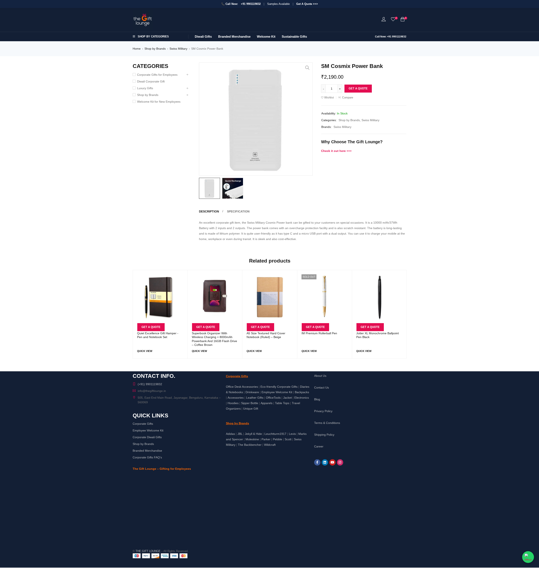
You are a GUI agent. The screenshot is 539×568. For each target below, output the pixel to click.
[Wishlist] (393, 20)
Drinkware (252, 392)
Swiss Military (178, 48)
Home (137, 48)
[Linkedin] (325, 462)
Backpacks (302, 392)
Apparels (266, 403)
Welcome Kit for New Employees (158, 101)
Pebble (277, 439)
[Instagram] (340, 462)
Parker (265, 439)
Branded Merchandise (147, 450)
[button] (307, 68)
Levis (292, 433)
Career (318, 446)
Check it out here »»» (336, 151)
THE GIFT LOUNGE (148, 551)
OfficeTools (273, 397)
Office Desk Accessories (242, 386)
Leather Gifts (254, 397)
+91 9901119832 (251, 3)
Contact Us (321, 387)
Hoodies (233, 403)
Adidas (230, 433)
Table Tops (282, 403)
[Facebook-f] (317, 462)
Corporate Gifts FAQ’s (147, 457)
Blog (317, 399)
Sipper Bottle (249, 403)
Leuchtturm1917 (275, 433)
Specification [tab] (238, 211)
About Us (320, 375)
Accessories (236, 397)
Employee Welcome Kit (148, 430)
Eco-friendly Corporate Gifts (279, 386)
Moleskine (252, 439)
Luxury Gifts (145, 88)
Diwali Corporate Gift (151, 81)
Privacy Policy (323, 411)
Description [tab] (209, 211)
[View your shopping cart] (402, 20)
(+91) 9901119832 (150, 384)
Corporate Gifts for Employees (157, 74)
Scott (288, 439)
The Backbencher (249, 444)
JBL (239, 433)
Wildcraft (270, 444)
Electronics (301, 397)
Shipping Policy (324, 434)
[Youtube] (332, 462)
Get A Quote (358, 88)
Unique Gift (250, 408)
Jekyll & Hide (253, 433)
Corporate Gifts (143, 423)
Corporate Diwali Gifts (147, 437)
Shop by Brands (155, 48)
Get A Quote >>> (307, 3)
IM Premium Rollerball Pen (319, 333)
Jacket (287, 397)
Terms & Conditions (327, 423)
